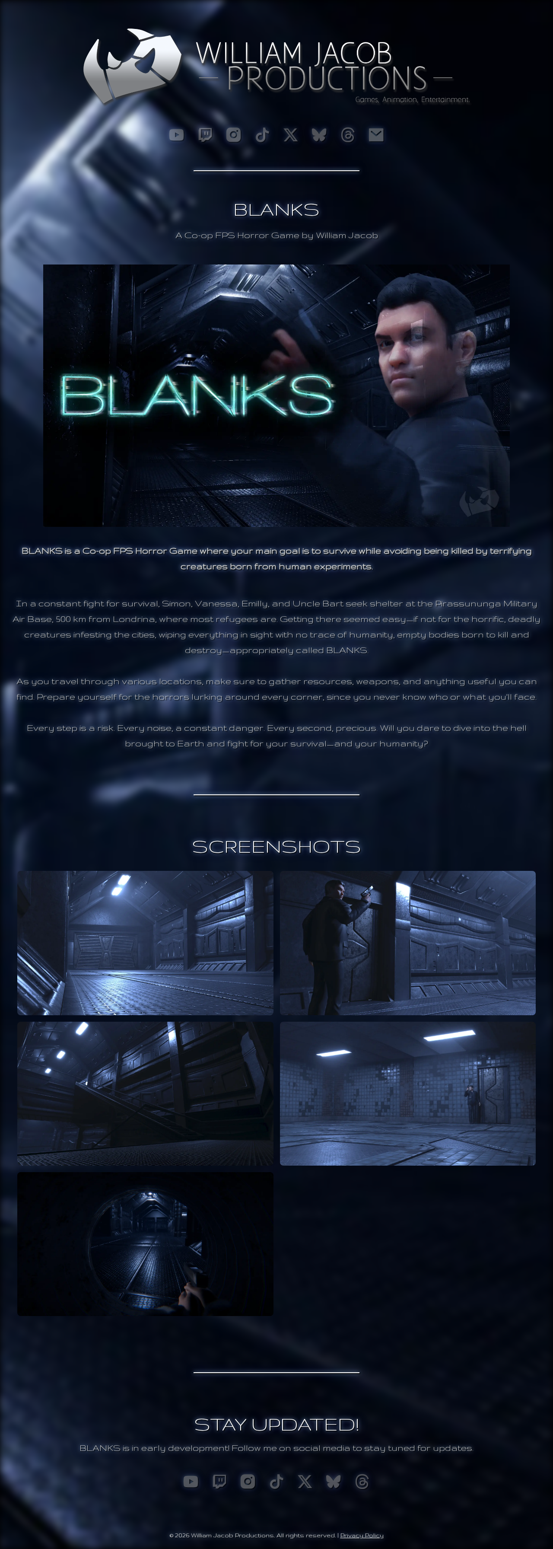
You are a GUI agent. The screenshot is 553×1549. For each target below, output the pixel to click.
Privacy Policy (362, 1535)
